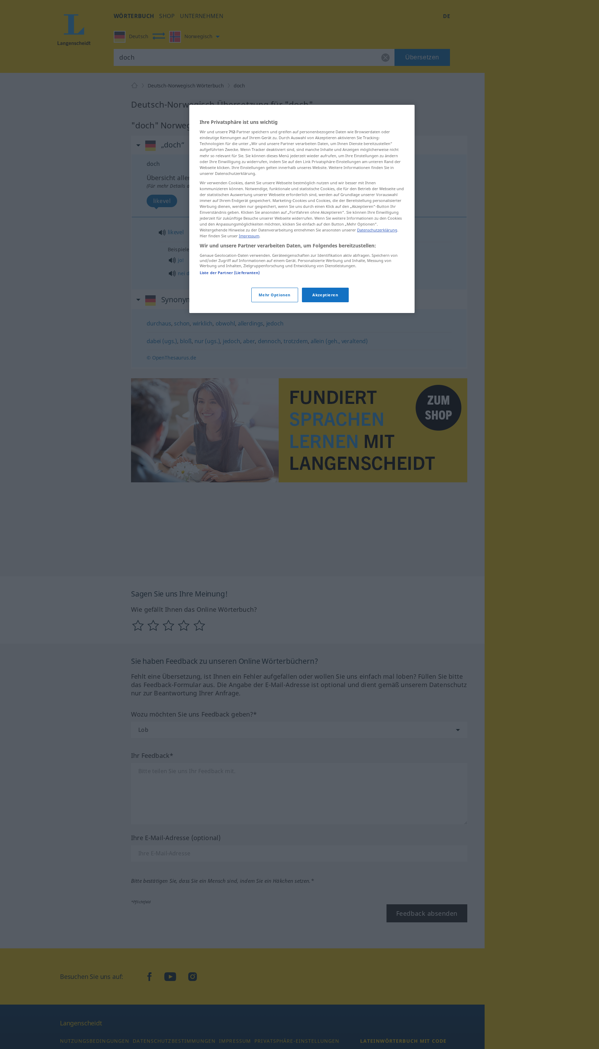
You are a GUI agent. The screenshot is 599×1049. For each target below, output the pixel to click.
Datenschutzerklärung (377, 230)
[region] (302, 209)
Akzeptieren (325, 295)
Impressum (249, 236)
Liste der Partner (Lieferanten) (230, 273)
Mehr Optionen (274, 295)
